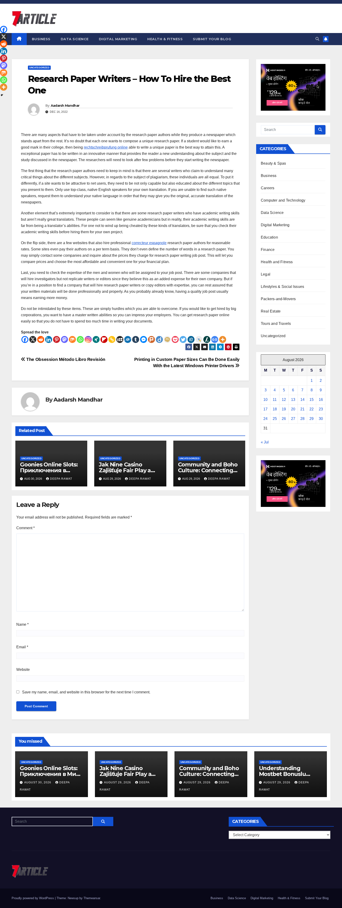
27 (293, 419)
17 (265, 409)
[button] (317, 39)
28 (302, 419)
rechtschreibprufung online (106, 147)
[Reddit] (40, 339)
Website (23, 670)
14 (302, 400)
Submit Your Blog (212, 39)
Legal (265, 274)
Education (269, 237)
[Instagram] (88, 339)
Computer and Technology (283, 200)
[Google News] (214, 339)
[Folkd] (127, 339)
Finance (268, 250)
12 (284, 400)
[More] (222, 339)
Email (22, 647)
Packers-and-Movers (278, 299)
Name (22, 624)
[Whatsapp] (80, 339)
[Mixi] (167, 339)
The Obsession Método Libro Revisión (65, 359)
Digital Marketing (118, 39)
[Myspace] (119, 339)
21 (302, 409)
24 (265, 419)
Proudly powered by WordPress (33, 898)
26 (284, 419)
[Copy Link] (111, 339)
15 (311, 400)
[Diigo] (159, 339)
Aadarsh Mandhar (65, 105)
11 (275, 400)
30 (321, 419)
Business (41, 39)
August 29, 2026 (118, 782)
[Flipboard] (104, 339)
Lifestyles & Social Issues (282, 287)
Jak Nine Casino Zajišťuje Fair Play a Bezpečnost (125, 470)
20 (293, 409)
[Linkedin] (48, 339)
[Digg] (191, 339)
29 (311, 419)
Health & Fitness (165, 39)
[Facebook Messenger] (143, 339)
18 (275, 409)
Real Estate (271, 311)
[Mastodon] (64, 339)
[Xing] (96, 339)
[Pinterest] (56, 339)
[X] (32, 339)
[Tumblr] (135, 339)
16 (321, 400)
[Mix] (72, 339)
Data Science (75, 39)
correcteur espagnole (149, 243)
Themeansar (92, 898)
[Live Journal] (198, 339)
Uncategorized (39, 67)
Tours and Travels (276, 324)
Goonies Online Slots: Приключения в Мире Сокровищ (49, 470)
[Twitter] (183, 339)
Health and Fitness (277, 262)
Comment (25, 528)
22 (311, 409)
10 (265, 400)
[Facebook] (24, 339)
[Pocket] (175, 339)
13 (293, 400)
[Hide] (2, 95)
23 (321, 409)
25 (275, 419)
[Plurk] (151, 339)
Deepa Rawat (61, 478)
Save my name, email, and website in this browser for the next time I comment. (86, 692)
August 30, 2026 (38, 782)
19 (284, 409)
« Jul (265, 442)
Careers (267, 188)
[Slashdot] (206, 339)
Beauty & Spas (273, 163)
